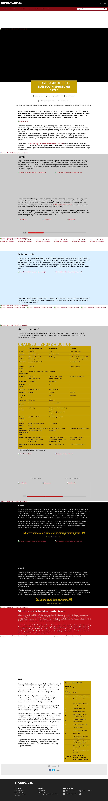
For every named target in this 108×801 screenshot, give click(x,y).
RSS (83, 793)
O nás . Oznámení (19, 790)
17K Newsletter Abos (71, 793)
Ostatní (48, 9)
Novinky (5, 9)
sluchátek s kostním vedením (62, 205)
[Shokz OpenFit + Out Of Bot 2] (73, 465)
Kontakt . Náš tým (19, 792)
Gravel (30, 9)
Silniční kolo (23, 9)
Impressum (17, 795)
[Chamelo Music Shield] (36, 465)
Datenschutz (41, 790)
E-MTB (36, 9)
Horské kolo (13, 9)
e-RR (42, 9)
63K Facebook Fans (70, 791)
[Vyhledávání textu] (105, 9)
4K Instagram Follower (87, 791)
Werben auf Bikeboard (20, 794)
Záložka (54, 766)
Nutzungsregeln (42, 792)
